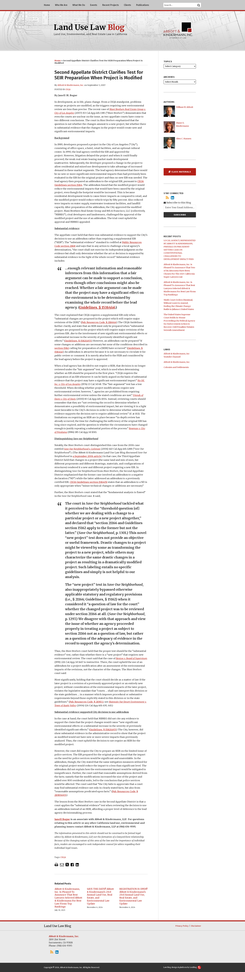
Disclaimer (196, 926)
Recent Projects (110, 5)
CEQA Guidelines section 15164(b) (88, 482)
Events (93, 5)
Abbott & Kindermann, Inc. (70, 85)
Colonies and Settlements (176, 367)
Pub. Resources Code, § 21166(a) (99, 322)
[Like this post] (72, 865)
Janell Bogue (62, 819)
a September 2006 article (87, 456)
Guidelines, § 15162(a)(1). (78, 340)
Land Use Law (89, 27)
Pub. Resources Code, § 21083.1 (86, 701)
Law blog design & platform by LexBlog (180, 967)
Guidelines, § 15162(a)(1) (103, 729)
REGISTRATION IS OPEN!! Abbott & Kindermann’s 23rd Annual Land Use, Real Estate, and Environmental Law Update (133, 896)
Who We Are (61, 5)
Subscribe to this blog (178, 202)
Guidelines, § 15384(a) (97, 307)
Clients (127, 5)
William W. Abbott (184, 107)
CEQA (67, 89)
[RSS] (167, 198)
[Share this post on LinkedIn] (77, 865)
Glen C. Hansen (183, 138)
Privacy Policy (181, 926)
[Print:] (56, 864)
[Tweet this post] (67, 865)
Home (47, 5)
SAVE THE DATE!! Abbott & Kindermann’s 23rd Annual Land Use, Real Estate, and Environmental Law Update (100, 896)
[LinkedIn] (172, 198)
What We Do (78, 5)
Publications (142, 5)
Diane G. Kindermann (182, 124)
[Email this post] (62, 865)
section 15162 (61, 348)
